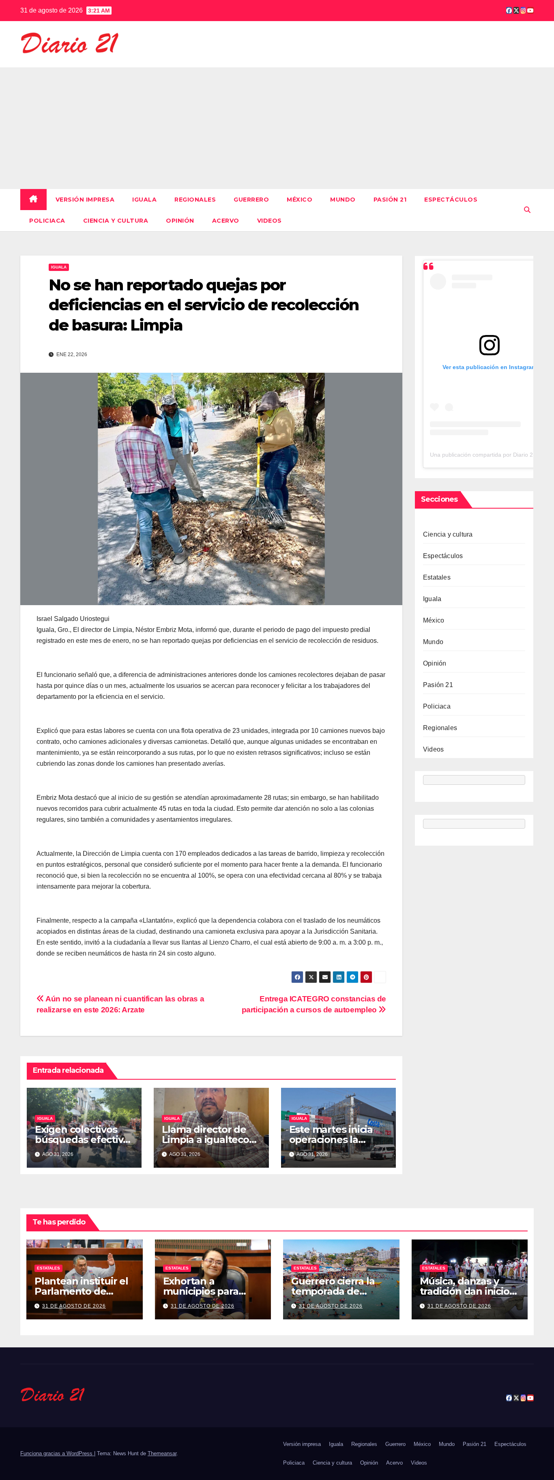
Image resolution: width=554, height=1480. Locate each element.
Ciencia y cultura (115, 220)
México (299, 199)
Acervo (225, 220)
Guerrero (251, 199)
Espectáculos (450, 199)
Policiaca (47, 220)
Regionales (195, 199)
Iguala (144, 199)
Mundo (343, 199)
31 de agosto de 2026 (74, 1306)
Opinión (180, 220)
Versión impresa (85, 199)
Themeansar (162, 1453)
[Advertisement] (277, 128)
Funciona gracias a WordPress (57, 1453)
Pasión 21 (390, 199)
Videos (269, 220)
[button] (527, 209)
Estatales (437, 577)
